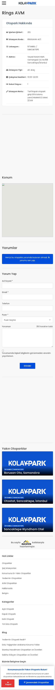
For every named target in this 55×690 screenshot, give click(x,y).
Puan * (5, 314)
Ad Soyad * (7, 281)
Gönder (27, 365)
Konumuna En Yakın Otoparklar (16, 573)
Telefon (5, 303)
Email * (5, 292)
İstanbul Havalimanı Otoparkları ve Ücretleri (22, 649)
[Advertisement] (27, 146)
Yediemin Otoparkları (12, 578)
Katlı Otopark (8, 619)
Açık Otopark (8, 609)
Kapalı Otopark (9, 614)
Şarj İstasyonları (9, 568)
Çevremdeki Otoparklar (37, 682)
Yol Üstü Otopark (10, 624)
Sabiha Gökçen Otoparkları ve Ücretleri (20, 654)
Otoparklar (7, 563)
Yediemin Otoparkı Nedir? (14, 639)
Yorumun (6, 326)
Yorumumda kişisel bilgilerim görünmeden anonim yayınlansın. (26, 354)
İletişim (5, 593)
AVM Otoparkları (9, 583)
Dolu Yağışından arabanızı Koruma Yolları (21, 644)
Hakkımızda (7, 588)
